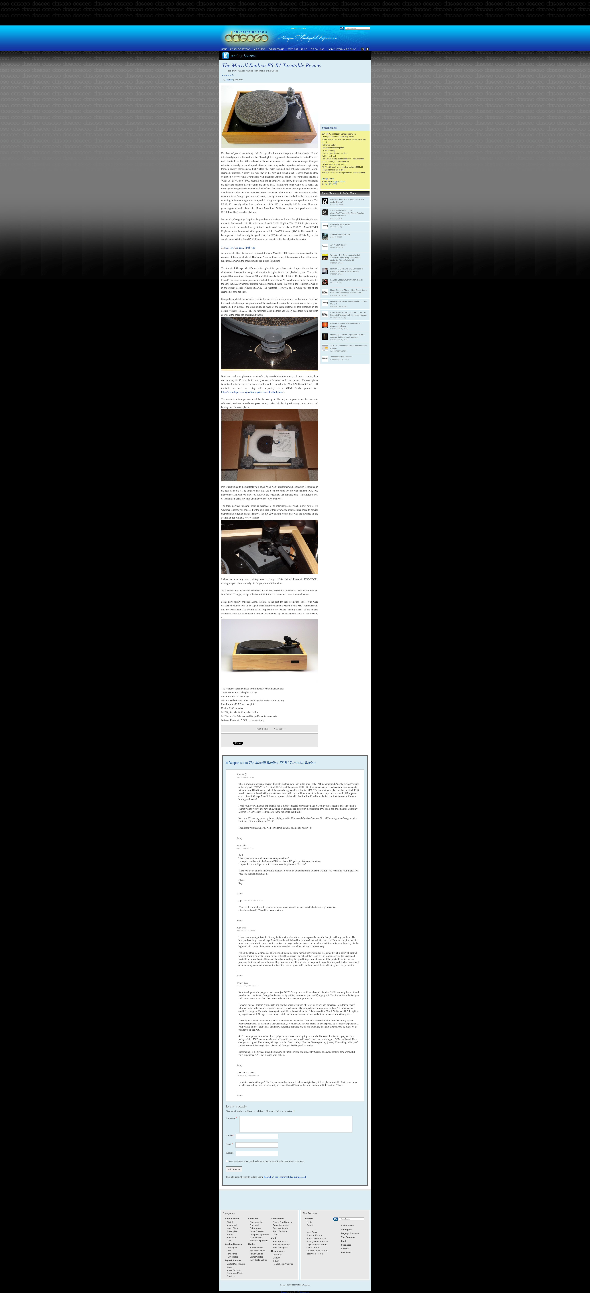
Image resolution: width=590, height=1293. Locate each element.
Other (275, 1234)
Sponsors (346, 1245)
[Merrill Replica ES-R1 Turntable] (269, 116)
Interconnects (256, 1247)
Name (230, 1135)
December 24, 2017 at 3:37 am (248, 986)
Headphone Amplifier (283, 1264)
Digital (230, 1222)
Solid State (232, 1237)
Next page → (280, 728)
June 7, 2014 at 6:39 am (245, 848)
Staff (293, 28)
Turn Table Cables (258, 1260)
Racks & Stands (280, 1228)
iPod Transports (280, 1247)
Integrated (232, 1225)
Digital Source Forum (317, 1244)
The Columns (317, 49)
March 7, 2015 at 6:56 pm (253, 900)
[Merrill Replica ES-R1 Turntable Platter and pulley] (269, 344)
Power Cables (256, 1253)
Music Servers (233, 1270)
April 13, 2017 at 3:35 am (246, 930)
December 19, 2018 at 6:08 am (248, 1075)
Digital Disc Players (236, 1264)
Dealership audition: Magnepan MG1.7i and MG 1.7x (348, 302)
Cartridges (232, 1247)
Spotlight (293, 49)
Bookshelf (254, 1225)
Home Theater (257, 1231)
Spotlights (346, 1229)
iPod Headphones (281, 1244)
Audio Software (280, 1231)
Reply (240, 838)
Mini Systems (256, 1237)
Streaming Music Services (235, 1274)
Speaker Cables (257, 1250)
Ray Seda (229, 79)
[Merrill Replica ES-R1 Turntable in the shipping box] (269, 445)
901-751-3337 (331, 184)
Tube (229, 1240)
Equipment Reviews (240, 49)
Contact (302, 28)
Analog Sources (243, 55)
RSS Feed (346, 1252)
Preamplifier (232, 1231)
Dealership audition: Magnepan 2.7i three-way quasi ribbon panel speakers (348, 336)
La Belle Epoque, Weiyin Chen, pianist (346, 280)
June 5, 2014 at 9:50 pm (245, 777)
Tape (229, 1250)
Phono (230, 1234)
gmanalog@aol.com (336, 181)
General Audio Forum (317, 1250)
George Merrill (328, 179)
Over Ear (277, 1254)
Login (309, 1222)
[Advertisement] (295, 13)
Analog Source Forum (317, 1241)
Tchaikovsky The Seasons (341, 357)
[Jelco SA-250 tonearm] (269, 547)
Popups (284, 1292)
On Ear (276, 1257)
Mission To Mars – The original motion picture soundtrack (346, 324)
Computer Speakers (259, 1234)
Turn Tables (232, 1257)
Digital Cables (256, 1257)
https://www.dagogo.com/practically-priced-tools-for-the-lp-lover (252, 391)
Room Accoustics (281, 1225)
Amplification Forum (316, 1238)
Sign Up (310, 1225)
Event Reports (276, 49)
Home (224, 49)
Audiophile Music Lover (340, 224)
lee (239, 901)
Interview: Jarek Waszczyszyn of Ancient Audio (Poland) (347, 200)
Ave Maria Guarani (338, 245)
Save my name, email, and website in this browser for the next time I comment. (266, 1161)
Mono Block (232, 1228)
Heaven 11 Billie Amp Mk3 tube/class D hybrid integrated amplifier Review (346, 270)
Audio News (259, 49)
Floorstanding (256, 1222)
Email (229, 1144)
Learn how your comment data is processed (285, 1176)
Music (304, 49)
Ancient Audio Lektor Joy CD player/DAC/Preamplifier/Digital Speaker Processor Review (347, 213)
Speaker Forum (314, 1235)
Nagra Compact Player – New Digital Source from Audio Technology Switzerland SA (349, 291)
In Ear (276, 1261)
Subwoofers (255, 1228)
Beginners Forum (315, 1253)
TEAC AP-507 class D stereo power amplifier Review (349, 347)
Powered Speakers (259, 1240)
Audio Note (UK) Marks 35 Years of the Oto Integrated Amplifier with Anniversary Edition (348, 313)
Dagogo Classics (350, 1233)
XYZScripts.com (303, 1292)
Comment (231, 1117)
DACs (229, 1267)
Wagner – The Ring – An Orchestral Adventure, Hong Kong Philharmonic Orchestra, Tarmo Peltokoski (345, 257)
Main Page (312, 1232)
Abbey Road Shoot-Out (340, 235)
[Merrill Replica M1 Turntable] (269, 651)
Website (230, 1152)
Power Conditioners (282, 1222)
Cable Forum (313, 1247)
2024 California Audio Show (342, 49)
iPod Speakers (280, 1241)
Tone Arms (232, 1253)
